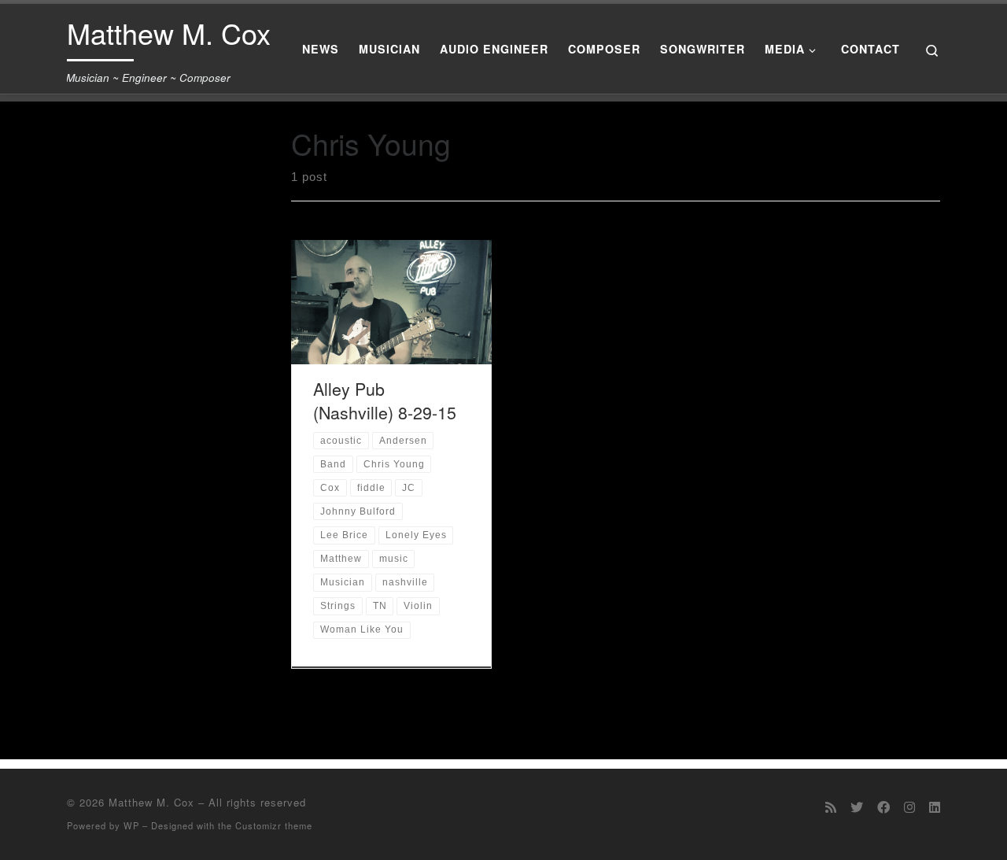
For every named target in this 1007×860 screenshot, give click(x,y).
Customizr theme (273, 825)
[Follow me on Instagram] (909, 807)
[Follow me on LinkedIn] (934, 807)
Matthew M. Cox (151, 802)
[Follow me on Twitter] (856, 807)
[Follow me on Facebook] (883, 807)
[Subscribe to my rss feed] (830, 807)
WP (131, 825)
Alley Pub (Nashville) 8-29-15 (384, 400)
